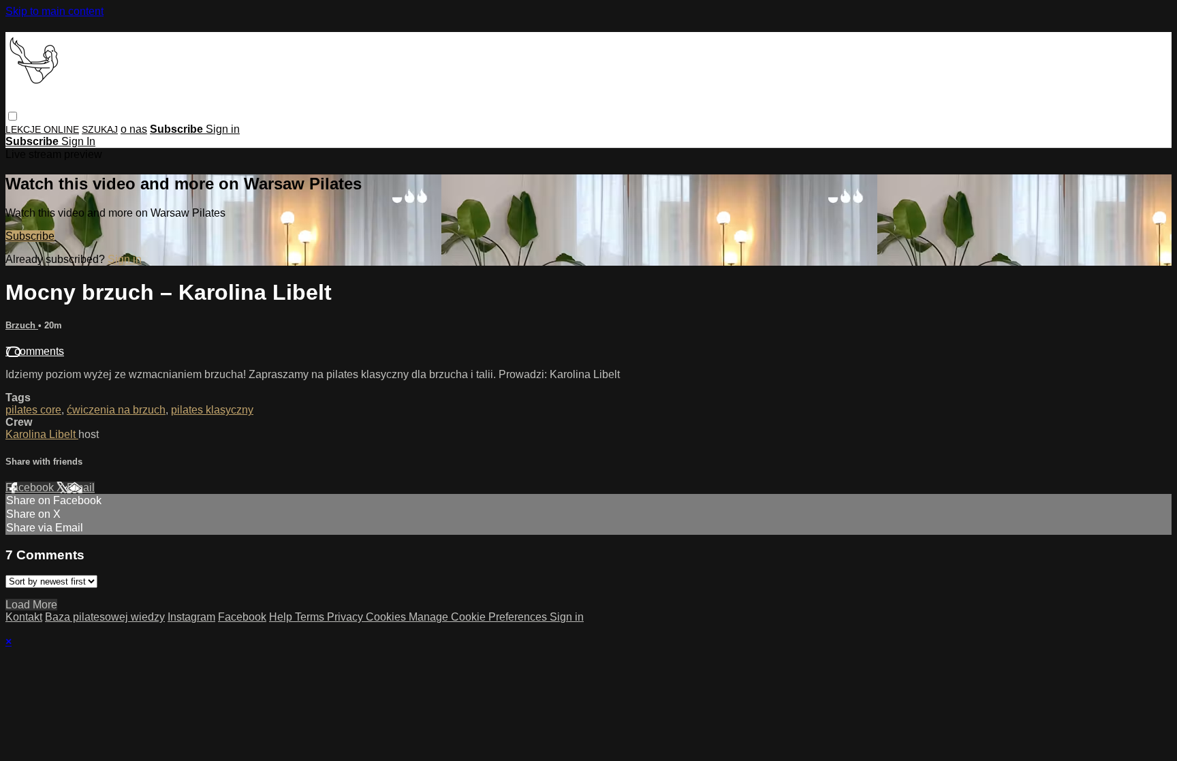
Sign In (78, 141)
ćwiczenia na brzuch (116, 410)
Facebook (31, 487)
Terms (311, 617)
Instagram (191, 617)
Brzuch (21, 325)
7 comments (34, 351)
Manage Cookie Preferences (479, 617)
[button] (12, 116)
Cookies (387, 617)
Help (282, 617)
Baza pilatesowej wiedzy (105, 617)
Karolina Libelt (41, 434)
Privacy (346, 617)
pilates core (33, 410)
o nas (134, 129)
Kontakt (23, 617)
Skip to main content (54, 11)
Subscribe (29, 236)
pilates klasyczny (212, 410)
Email (81, 487)
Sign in (223, 129)
